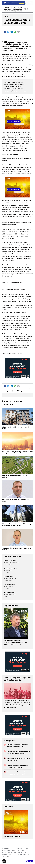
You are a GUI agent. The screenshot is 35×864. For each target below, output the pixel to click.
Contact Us (22, 852)
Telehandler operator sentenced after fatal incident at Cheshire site (18, 752)
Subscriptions (23, 848)
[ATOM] (10, 861)
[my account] (25, 9)
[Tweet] (8, 32)
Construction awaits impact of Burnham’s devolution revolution (16, 773)
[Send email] (18, 32)
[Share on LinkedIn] (11, 32)
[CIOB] (25, 861)
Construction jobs (12, 556)
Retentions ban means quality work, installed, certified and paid (18, 746)
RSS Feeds (21, 850)
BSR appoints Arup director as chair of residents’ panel (18, 759)
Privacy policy (7, 854)
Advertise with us (8, 850)
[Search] (28, 9)
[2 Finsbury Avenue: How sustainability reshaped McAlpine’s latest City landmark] (17, 513)
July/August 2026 (11, 640)
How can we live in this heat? (12, 836)
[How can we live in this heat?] (16, 822)
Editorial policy (23, 854)
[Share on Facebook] (5, 32)
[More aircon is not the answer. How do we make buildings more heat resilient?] (17, 441)
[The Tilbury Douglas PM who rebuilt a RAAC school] (17, 489)
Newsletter (6, 848)
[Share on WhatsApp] (15, 32)
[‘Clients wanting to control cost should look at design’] (17, 537)
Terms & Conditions (9, 852)
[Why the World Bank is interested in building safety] (17, 416)
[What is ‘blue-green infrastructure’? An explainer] (17, 465)
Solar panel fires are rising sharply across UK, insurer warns (17, 766)
